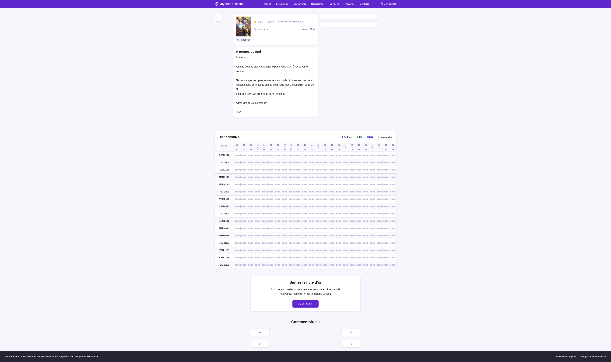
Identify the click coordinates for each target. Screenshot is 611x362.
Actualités (350, 4)
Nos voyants (299, 4)
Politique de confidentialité (593, 356)
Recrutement (317, 4)
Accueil (267, 4)
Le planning (282, 4)
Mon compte (390, 4)
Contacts (364, 4)
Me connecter (305, 303)
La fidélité (334, 4)
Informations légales (565, 356)
